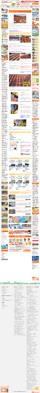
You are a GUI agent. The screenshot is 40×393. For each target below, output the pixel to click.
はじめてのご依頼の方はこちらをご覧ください (19, 288)
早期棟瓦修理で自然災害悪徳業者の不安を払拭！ (5, 98)
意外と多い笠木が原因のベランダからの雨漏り (5, 77)
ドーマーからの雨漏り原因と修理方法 (4, 168)
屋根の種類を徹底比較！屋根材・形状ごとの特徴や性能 (32, 311)
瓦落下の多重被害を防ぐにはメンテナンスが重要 (35, 160)
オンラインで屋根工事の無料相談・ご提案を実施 (35, 185)
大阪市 (2, 255)
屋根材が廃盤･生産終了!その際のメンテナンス (4, 145)
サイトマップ (3, 308)
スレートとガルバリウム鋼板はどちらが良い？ (35, 102)
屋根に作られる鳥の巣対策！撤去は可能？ (19, 331)
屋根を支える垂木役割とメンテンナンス (4, 162)
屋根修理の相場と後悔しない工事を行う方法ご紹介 (20, 311)
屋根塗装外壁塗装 (36, 58)
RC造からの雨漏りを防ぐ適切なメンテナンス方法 (5, 165)
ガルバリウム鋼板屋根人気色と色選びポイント (35, 110)
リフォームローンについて (17, 315)
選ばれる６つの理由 (4, 289)
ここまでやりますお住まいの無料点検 (31, 7)
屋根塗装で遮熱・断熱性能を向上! (35, 174)
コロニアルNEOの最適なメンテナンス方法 (35, 149)
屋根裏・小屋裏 (4, 119)
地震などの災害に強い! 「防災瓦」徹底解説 (35, 168)
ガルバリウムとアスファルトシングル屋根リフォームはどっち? (5, 149)
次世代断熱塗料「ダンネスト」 (34, 173)
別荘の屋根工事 (16, 307)
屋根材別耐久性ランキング (4, 140)
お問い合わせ (22, 147)
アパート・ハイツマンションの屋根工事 (35, 227)
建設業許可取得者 (4, 236)
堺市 (2, 252)
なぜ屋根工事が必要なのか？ (35, 120)
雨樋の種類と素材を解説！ (17, 332)
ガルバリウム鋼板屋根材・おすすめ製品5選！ (31, 302)
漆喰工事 (36, 44)
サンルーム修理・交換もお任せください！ (35, 216)
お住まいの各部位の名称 (5, 62)
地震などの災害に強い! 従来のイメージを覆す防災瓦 (32, 344)
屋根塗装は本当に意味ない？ (4, 65)
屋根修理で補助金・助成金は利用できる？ (35, 181)
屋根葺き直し (36, 52)
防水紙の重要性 (4, 134)
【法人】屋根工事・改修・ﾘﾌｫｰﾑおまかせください (36, 230)
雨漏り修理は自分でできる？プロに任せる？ (5, 67)
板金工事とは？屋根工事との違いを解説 (5, 69)
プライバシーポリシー (4, 239)
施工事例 (13, 6)
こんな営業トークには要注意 (35, 194)
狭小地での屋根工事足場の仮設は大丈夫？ (35, 151)
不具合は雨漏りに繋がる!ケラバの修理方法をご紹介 (32, 326)
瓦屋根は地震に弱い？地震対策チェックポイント (36, 166)
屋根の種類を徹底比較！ (34, 131)
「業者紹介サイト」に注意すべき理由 (35, 205)
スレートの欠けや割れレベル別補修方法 (35, 136)
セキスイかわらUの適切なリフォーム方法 (31, 295)
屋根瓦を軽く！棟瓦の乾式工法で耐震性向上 (35, 165)
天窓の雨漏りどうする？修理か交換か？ (5, 170)
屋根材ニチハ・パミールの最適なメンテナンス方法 (36, 146)
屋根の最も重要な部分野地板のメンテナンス (4, 135)
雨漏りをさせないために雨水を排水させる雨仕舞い (32, 380)
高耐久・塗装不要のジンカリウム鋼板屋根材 (5, 158)
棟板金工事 (36, 55)
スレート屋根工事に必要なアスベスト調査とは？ (5, 177)
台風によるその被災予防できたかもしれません (36, 158)
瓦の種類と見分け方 (4, 128)
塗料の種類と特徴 (35, 238)
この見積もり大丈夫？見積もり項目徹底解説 (35, 191)
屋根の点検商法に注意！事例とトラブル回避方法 (35, 197)
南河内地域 (3, 253)
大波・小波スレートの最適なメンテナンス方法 (5, 99)
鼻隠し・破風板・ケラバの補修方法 (5, 73)
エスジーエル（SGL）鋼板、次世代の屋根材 (31, 369)
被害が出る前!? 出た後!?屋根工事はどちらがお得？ (36, 193)
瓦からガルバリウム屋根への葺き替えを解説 (35, 105)
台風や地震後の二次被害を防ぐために (35, 163)
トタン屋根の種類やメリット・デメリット (35, 140)
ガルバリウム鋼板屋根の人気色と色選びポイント (31, 308)
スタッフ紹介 (3, 234)
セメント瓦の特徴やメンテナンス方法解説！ (5, 92)
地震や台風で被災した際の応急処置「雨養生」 (5, 106)
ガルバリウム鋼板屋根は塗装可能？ (35, 107)
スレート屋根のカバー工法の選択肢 (36, 135)
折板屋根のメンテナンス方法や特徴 (30, 316)
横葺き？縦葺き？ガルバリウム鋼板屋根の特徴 (36, 113)
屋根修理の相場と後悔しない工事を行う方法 (35, 123)
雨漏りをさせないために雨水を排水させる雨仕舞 (5, 125)
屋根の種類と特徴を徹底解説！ (4, 61)
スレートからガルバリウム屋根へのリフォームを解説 (36, 104)
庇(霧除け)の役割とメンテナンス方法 (4, 101)
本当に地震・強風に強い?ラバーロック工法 (5, 108)
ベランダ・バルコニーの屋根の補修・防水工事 (19, 303)
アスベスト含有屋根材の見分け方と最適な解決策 (5, 131)
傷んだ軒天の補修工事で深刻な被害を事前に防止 (5, 79)
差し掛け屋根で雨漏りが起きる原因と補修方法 (31, 379)
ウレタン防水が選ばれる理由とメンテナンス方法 (5, 82)
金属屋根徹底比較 (28, 367)
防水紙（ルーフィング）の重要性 (30, 362)
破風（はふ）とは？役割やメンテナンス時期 (5, 181)
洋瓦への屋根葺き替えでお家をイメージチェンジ (5, 147)
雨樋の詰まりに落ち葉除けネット (18, 330)
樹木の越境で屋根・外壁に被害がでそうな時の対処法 (36, 202)
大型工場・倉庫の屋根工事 (17, 305)
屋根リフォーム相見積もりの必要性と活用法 (19, 313)
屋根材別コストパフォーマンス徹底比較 (5, 138)
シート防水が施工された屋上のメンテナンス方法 (5, 84)
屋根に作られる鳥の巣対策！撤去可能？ (35, 224)
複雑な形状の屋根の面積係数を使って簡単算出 (5, 111)
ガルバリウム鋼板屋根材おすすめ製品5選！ (35, 112)
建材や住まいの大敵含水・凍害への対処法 (4, 122)
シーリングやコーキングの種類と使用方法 (5, 103)
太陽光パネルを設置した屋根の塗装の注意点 (35, 143)
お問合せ (3, 307)
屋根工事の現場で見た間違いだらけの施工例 (35, 169)
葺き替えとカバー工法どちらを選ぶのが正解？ (35, 130)
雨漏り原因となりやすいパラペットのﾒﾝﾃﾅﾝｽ (5, 86)
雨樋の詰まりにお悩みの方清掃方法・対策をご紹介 (36, 221)
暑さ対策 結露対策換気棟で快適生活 (4, 120)
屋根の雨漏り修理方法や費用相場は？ (5, 163)
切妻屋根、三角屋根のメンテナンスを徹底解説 (5, 116)
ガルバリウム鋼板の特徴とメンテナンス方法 (5, 156)
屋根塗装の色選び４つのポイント (35, 171)
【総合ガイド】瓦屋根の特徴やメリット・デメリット (32, 310)
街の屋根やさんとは (4, 288)
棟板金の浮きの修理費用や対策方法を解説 (5, 71)
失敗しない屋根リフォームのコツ (35, 122)
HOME (9, 8)
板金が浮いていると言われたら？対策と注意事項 (36, 199)
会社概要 (36, 6)
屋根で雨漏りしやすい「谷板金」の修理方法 (4, 127)
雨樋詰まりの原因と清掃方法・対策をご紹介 (19, 329)
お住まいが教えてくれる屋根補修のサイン (35, 128)
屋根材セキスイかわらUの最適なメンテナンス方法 (36, 148)
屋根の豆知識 (3, 137)
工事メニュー (26, 6)
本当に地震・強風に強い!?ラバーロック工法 (31, 377)
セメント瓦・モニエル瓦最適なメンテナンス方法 (5, 94)
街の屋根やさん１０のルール (5, 290)
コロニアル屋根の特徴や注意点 (35, 138)
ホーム (3, 6)
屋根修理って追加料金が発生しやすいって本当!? (35, 200)
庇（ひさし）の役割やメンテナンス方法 (5, 167)
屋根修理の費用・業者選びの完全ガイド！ (5, 64)
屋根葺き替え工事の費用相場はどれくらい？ (35, 125)
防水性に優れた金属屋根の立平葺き (30, 370)
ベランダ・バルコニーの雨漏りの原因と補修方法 (5, 91)
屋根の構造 (3, 72)
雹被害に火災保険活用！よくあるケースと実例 (35, 179)
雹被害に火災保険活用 (29, 387)
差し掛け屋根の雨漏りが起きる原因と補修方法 (5, 117)
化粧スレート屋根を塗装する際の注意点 (35, 144)
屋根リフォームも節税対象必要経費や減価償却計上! (36, 232)
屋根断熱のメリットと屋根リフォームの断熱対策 (5, 174)
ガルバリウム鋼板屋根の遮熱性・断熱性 (35, 108)
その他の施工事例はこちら (28, 172)
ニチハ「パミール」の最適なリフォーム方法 (31, 296)
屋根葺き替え (36, 39)
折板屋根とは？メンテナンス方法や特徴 (35, 141)
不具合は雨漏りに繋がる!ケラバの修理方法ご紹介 (5, 75)
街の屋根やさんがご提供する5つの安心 (8, 7)
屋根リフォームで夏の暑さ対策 (18, 304)
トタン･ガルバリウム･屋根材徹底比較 (4, 151)
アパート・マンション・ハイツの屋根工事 (19, 306)
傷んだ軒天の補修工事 (29, 356)
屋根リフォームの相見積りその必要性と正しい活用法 (36, 186)
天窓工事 (36, 60)
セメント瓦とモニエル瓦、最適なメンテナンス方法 (32, 318)
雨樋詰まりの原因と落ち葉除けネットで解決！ (36, 222)
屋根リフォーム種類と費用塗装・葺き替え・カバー (36, 133)
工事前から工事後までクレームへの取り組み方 (35, 189)
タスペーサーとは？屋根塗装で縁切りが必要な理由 (32, 325)
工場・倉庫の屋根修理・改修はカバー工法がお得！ (36, 218)
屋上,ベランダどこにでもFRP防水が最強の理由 (5, 87)
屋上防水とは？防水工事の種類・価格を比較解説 (5, 89)
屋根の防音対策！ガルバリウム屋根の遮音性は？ (36, 116)
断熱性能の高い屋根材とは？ (4, 172)
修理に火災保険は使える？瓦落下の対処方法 (36, 161)
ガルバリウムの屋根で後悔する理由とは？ (4, 153)
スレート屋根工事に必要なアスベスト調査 (31, 346)
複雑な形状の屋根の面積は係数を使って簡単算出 (31, 336)
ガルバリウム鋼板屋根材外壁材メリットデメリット (36, 115)
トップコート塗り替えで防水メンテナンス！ (5, 179)
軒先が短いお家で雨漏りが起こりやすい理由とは (5, 130)
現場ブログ (12, 8)
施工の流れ (22, 6)
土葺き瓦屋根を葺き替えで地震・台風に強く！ (5, 96)
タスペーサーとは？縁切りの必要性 (4, 80)
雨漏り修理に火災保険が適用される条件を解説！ (35, 177)
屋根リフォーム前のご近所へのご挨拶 (35, 188)
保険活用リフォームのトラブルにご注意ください (36, 204)
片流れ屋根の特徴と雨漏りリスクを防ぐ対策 (5, 114)
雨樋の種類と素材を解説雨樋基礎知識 (5, 175)
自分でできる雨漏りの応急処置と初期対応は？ (35, 176)
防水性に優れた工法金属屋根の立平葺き (4, 105)
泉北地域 (3, 254)
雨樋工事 (36, 47)
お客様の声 (17, 6)
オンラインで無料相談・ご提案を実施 (18, 289)
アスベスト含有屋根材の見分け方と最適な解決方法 (32, 345)
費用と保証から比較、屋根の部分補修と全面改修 (36, 127)
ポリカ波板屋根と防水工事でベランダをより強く (36, 219)
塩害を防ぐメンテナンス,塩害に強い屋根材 (5, 142)
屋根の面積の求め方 (29, 335)
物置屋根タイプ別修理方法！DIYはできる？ (35, 214)
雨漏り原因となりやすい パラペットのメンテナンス (20, 322)
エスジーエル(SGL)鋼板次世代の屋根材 (4, 155)
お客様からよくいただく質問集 (30, 294)
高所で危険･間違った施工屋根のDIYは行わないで (5, 160)
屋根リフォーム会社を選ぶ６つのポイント (36, 155)
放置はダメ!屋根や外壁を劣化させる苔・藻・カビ (5, 144)
